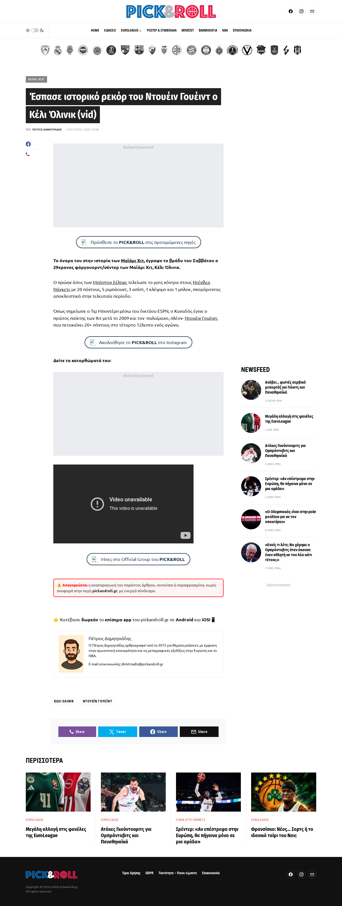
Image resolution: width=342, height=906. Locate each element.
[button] (35, 30)
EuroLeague (35, 820)
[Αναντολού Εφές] (274, 50)
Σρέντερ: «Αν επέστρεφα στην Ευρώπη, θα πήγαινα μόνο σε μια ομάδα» (289, 483)
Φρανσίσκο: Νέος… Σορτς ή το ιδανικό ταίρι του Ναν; (282, 832)
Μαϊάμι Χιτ (132, 260)
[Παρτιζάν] (219, 50)
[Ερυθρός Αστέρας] (152, 50)
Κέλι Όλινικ (64, 701)
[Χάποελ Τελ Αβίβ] (111, 50)
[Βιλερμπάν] (286, 50)
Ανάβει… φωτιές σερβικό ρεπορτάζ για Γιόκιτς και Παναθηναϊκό (285, 387)
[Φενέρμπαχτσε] (83, 50)
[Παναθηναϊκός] (97, 50)
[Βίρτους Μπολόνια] (247, 50)
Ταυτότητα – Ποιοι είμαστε (177, 873)
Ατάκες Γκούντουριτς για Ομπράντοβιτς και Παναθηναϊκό (285, 450)
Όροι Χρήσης (131, 873)
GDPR (149, 873)
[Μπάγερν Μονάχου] (192, 50)
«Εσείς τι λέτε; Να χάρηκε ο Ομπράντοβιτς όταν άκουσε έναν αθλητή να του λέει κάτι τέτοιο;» (288, 552)
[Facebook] (291, 11)
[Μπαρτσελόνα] (139, 50)
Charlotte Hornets (190, 820)
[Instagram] (301, 11)
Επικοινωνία (211, 873)
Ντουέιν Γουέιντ (201, 318)
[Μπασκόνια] (261, 50)
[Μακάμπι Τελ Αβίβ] (177, 50)
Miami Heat (36, 79)
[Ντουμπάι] (164, 50)
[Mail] (312, 11)
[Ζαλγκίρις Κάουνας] (125, 50)
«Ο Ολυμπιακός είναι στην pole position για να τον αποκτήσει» (290, 516)
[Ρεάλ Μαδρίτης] (58, 50)
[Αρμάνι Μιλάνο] (206, 50)
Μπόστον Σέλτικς (110, 282)
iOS (205, 619)
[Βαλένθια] (70, 50)
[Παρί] (232, 50)
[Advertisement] (138, 185)
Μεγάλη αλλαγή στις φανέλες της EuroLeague (289, 419)
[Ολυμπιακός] (45, 50)
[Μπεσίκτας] (297, 50)
